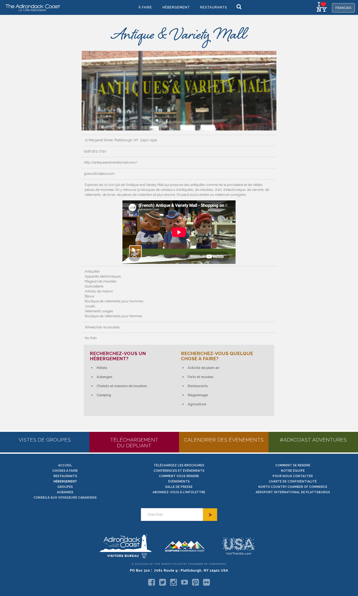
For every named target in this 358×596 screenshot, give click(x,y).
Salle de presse (179, 486)
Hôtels (102, 368)
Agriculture (197, 404)
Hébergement (176, 7)
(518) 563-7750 (95, 151)
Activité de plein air (203, 368)
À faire (145, 7)
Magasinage (198, 395)
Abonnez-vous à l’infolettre (179, 492)
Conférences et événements (179, 470)
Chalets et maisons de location (122, 386)
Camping (104, 395)
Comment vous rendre (179, 476)
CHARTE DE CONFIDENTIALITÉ (293, 481)
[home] (31, 7)
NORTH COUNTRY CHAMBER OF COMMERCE (292, 486)
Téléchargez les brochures (179, 465)
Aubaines (65, 492)
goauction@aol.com (99, 174)
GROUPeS (65, 486)
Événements (179, 481)
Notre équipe (293, 470)
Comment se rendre (292, 465)
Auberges (104, 377)
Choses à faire (65, 470)
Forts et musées (200, 377)
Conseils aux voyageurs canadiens (65, 497)
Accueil (65, 465)
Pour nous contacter (293, 476)
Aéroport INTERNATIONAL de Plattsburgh (293, 492)
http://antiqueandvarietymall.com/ (111, 162)
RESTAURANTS (65, 476)
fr (343, 8)
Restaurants (213, 7)
